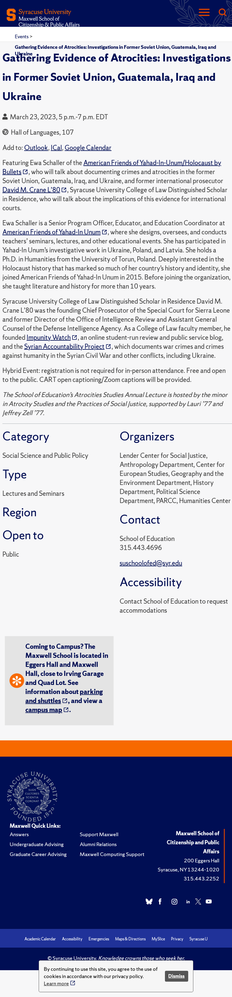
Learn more (56, 983)
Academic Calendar (40, 939)
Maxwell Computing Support (112, 854)
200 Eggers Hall (201, 860)
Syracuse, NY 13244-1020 (188, 869)
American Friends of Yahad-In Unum (51, 232)
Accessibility (72, 939)
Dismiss (176, 976)
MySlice (158, 939)
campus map (43, 709)
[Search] (222, 13)
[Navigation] (204, 13)
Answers (19, 834)
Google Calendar (88, 147)
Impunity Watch (49, 337)
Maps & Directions (130, 939)
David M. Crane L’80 (31, 190)
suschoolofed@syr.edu (151, 563)
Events (22, 36)
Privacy (177, 939)
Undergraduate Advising (37, 844)
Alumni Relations (98, 844)
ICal (56, 147)
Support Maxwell (99, 834)
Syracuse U (198, 939)
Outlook (36, 147)
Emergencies (99, 939)
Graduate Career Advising (38, 854)
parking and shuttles (64, 696)
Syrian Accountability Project (64, 346)
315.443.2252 (201, 878)
